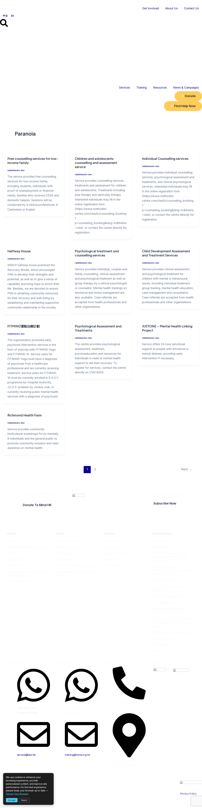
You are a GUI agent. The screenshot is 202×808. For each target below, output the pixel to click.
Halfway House (19, 251)
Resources (160, 87)
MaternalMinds (160, 547)
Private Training (64, 559)
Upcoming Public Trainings (70, 547)
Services (124, 87)
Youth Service (15, 565)
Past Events (158, 650)
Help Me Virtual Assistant (118, 553)
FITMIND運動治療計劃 (23, 326)
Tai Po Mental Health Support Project (27, 547)
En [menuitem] (12, 15)
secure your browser (17, 793)
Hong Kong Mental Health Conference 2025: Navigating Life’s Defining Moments (173, 622)
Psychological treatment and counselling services (97, 253)
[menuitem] (5, 15)
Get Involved (150, 8)
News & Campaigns (186, 87)
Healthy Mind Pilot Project (21, 582)
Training (141, 87)
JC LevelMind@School (164, 602)
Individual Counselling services (165, 158)
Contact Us (191, 8)
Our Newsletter (160, 644)
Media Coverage (161, 638)
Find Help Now (112, 565)
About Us (171, 8)
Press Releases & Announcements (171, 632)
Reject (24, 800)
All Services (13, 541)
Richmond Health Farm (24, 415)
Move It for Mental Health (166, 580)
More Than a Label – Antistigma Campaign (169, 588)
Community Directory (115, 547)
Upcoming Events (161, 541)
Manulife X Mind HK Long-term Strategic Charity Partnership (169, 610)
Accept (11, 800)
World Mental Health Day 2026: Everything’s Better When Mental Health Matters (170, 557)
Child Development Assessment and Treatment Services (166, 253)
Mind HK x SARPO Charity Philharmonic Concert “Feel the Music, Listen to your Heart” (173, 570)
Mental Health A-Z (114, 541)
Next (186, 469)
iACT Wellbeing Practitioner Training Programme (75, 574)
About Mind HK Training (68, 541)
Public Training (63, 553)
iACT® (10, 553)
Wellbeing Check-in (18, 559)
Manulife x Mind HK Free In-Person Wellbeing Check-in (26, 574)
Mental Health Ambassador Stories (171, 596)
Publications (110, 559)
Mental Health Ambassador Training (75, 565)
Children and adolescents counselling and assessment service (96, 162)
